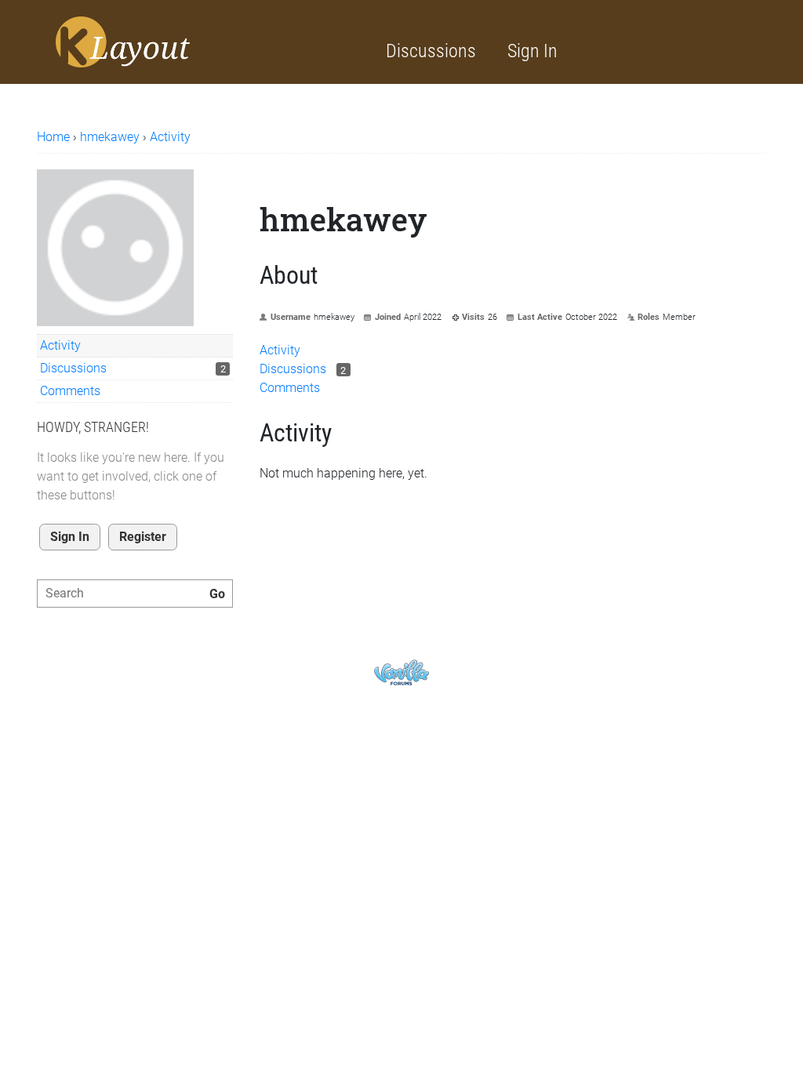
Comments (70, 390)
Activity (60, 345)
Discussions (431, 51)
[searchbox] (135, 593)
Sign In (532, 51)
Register (142, 536)
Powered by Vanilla (401, 672)
